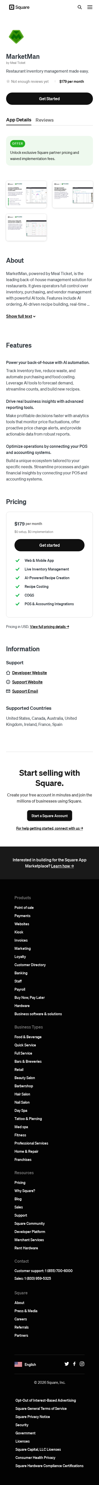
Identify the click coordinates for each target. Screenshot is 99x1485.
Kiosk (18, 932)
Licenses (22, 1441)
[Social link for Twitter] (65, 1363)
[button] (26, 194)
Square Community (29, 1223)
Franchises (22, 1159)
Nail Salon (22, 1102)
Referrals (21, 1327)
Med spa (21, 1126)
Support (20, 1215)
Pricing (19, 1182)
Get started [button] (49, 545)
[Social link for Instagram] (81, 1363)
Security (21, 1424)
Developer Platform (29, 1231)
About (19, 1302)
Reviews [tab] (45, 120)
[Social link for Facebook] (73, 1363)
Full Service (23, 1053)
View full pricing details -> (49, 626)
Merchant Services (29, 1239)
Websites (21, 923)
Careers (20, 1319)
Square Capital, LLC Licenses (38, 1449)
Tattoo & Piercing (28, 1118)
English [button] (30, 1364)
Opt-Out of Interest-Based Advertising (45, 1400)
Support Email (25, 691)
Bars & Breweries (28, 1061)
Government (25, 1433)
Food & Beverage (28, 1036)
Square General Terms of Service (41, 1408)
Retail (18, 1069)
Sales (18, 1207)
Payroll (19, 989)
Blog (18, 1198)
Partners (21, 1335)
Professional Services (31, 1143)
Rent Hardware (26, 1248)
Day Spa (20, 1110)
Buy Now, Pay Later (29, 997)
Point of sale (24, 907)
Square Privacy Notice (32, 1416)
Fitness (20, 1135)
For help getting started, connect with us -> (49, 828)
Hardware (22, 1005)
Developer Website (29, 672)
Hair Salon (22, 1094)
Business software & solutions (38, 1013)
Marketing (22, 948)
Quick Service (25, 1045)
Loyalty (20, 956)
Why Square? (24, 1190)
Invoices (21, 940)
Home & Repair (26, 1151)
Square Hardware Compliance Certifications (49, 1465)
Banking (20, 972)
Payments (22, 915)
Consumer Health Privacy (35, 1457)
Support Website (27, 681)
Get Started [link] (49, 98)
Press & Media (25, 1310)
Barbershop (23, 1085)
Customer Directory (30, 964)
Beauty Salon (24, 1077)
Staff (18, 981)
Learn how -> (62, 866)
